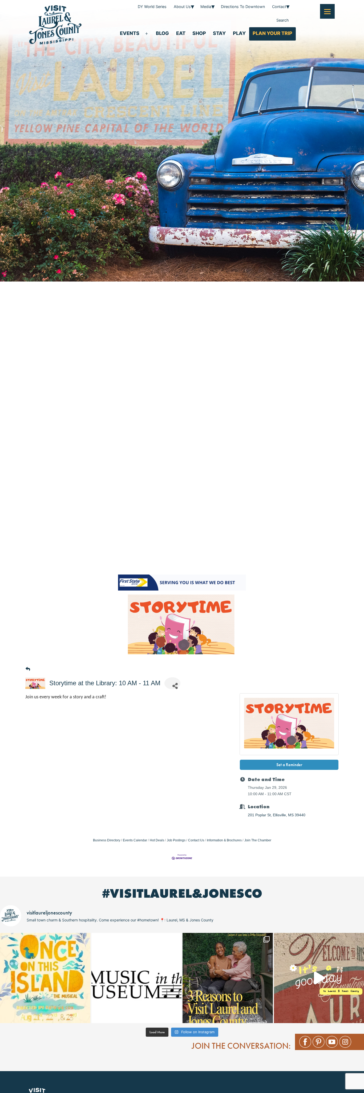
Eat (180, 33)
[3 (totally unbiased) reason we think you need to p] (228, 978)
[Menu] (327, 11)
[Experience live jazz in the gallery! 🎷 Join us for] (136, 978)
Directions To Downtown (243, 6)
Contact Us (196, 840)
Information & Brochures (224, 840)
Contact (279, 6)
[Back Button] (28, 669)
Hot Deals (157, 840)
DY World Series (152, 6)
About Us (182, 6)
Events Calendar (135, 840)
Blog (162, 33)
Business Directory (106, 840)
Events (129, 33)
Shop (199, 33)
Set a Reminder (289, 764)
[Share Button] (172, 683)
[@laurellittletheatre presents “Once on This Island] (45, 978)
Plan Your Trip (272, 33)
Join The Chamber (257, 840)
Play (239, 33)
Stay (219, 33)
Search (282, 20)
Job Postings (176, 840)
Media (205, 6)
